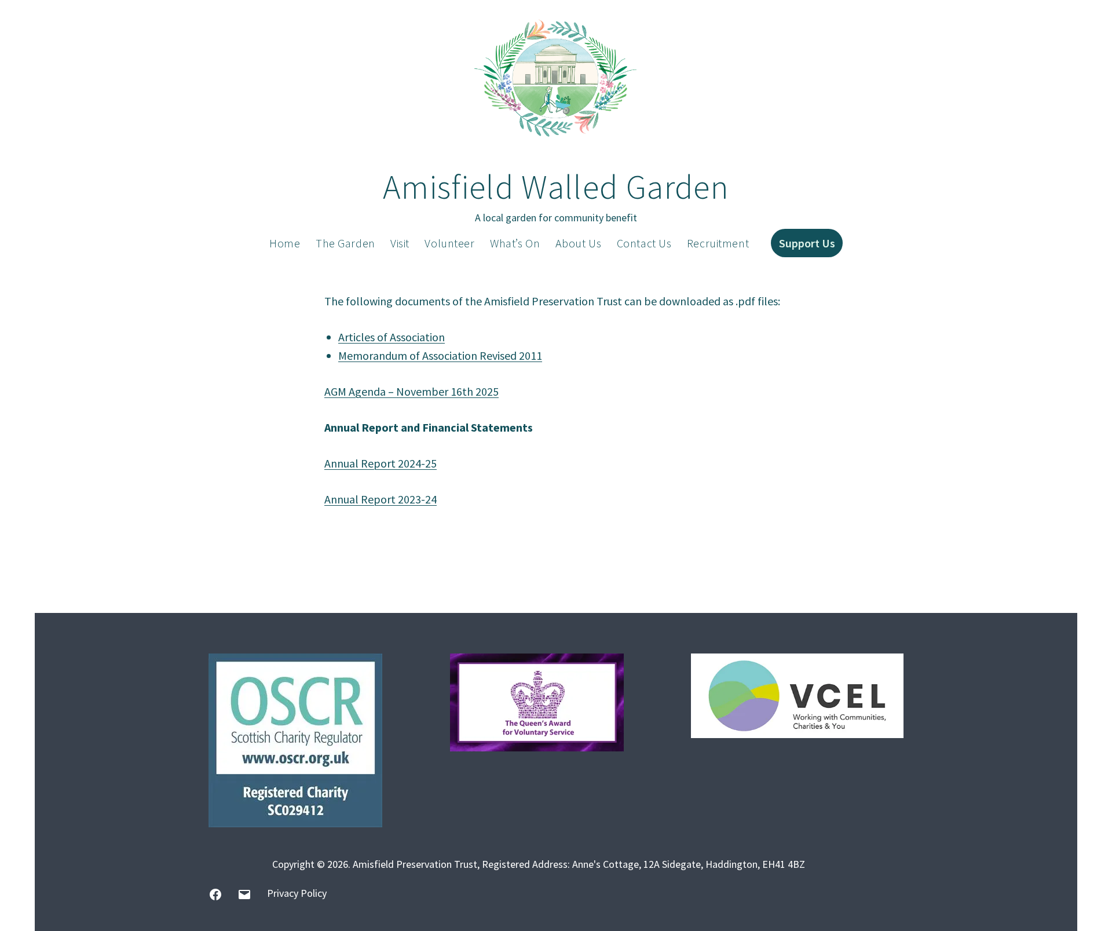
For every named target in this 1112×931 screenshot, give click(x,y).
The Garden (345, 243)
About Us (578, 243)
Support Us (807, 243)
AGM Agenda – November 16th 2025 (411, 391)
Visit (399, 243)
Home (284, 243)
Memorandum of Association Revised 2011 (440, 355)
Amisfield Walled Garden (556, 187)
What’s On (515, 243)
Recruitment (718, 243)
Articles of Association (391, 337)
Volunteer (449, 243)
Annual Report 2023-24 (380, 499)
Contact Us (644, 243)
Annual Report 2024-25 (380, 463)
